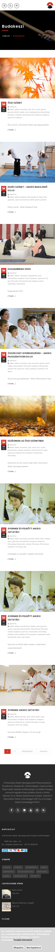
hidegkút (19, 115)
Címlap (6, 36)
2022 (39, 276)
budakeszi (45, 115)
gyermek (11, 112)
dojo (29, 109)
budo (19, 637)
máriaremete (20, 284)
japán (38, 717)
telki (32, 115)
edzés (45, 197)
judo (23, 637)
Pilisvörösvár (23, 281)
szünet (38, 109)
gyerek (43, 109)
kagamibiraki (32, 276)
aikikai (17, 109)
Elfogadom (18, 948)
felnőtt (16, 112)
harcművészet (24, 200)
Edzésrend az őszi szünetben (26, 440)
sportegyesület (34, 112)
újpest (10, 371)
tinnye (41, 281)
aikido (12, 109)
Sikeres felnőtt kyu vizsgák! (23, 903)
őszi (33, 109)
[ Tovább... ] (11, 130)
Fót (47, 278)
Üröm (27, 278)
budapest (18, 118)
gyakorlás (11, 200)
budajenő (38, 115)
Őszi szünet (15, 102)
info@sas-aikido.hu (13, 844)
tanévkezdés (12, 637)
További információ (23, 940)
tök (30, 281)
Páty (40, 197)
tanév (48, 634)
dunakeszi (11, 115)
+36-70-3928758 (30, 844)
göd (9, 281)
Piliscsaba (14, 281)
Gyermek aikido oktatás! (23, 710)
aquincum (11, 118)
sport (27, 112)
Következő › (27, 751)
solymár (10, 369)
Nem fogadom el (34, 948)
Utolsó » (44, 751)
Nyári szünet (17, 890)
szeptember (41, 634)
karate (27, 637)
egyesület (15, 541)
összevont (35, 363)
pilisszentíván (45, 112)
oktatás (21, 112)
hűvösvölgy (26, 115)
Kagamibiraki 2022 (19, 269)
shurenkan (23, 109)
